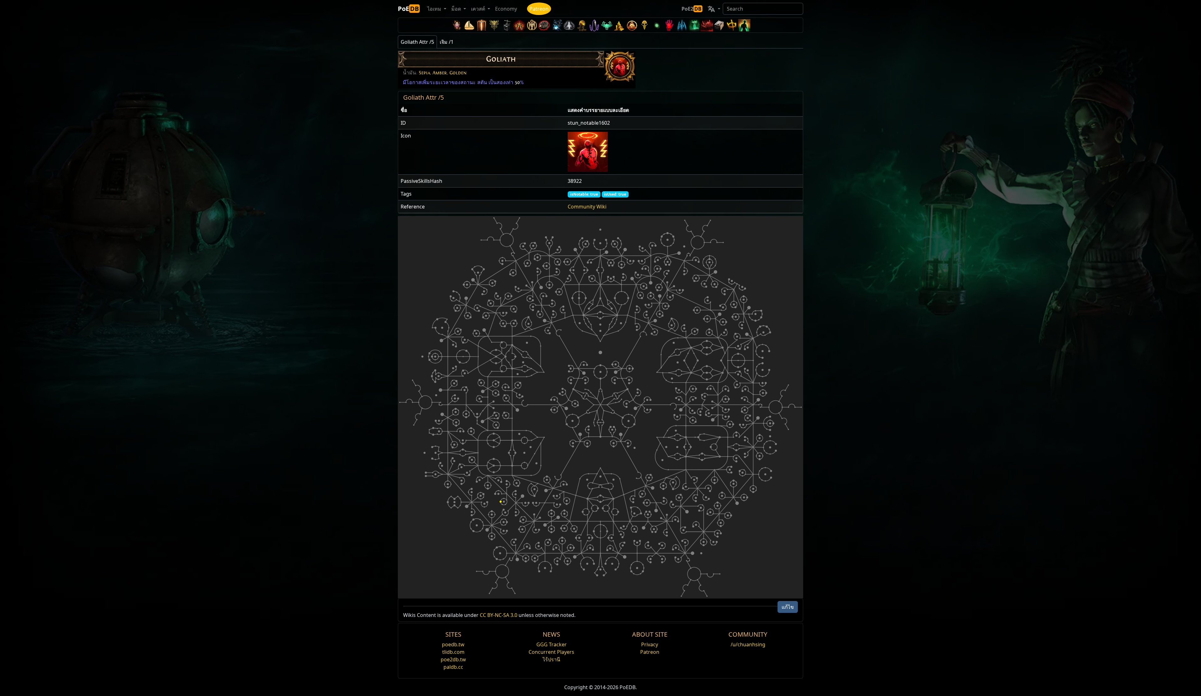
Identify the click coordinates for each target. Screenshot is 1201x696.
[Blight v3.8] (581, 25)
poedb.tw (453, 644)
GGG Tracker (551, 644)
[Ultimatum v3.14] (519, 25)
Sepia (424, 73)
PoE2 (692, 8)
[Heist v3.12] (544, 25)
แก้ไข (788, 606)
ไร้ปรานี (551, 659)
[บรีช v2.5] (669, 25)
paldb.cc (453, 666)
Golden (458, 73)
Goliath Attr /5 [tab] (417, 41)
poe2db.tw (453, 659)
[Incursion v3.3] (632, 25)
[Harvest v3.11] (556, 25)
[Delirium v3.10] (569, 25)
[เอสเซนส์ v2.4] (682, 25)
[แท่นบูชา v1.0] (732, 25)
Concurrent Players (551, 651)
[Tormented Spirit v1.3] (694, 25)
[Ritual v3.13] (531, 25)
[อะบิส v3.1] (657, 25)
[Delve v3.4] (619, 25)
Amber (440, 73)
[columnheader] (481, 110)
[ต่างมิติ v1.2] (707, 25)
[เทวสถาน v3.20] (481, 25)
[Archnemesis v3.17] (494, 25)
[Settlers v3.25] (469, 25)
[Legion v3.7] (594, 25)
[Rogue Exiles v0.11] (744, 25)
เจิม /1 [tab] (447, 41)
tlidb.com (453, 651)
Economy (506, 8)
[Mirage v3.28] (456, 25)
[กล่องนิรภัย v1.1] (719, 25)
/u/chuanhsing (748, 644)
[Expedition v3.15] (506, 25)
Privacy (649, 644)
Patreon (539, 8)
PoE (408, 8)
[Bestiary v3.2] (644, 25)
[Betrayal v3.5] (606, 25)
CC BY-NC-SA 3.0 (498, 615)
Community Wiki (587, 206)
